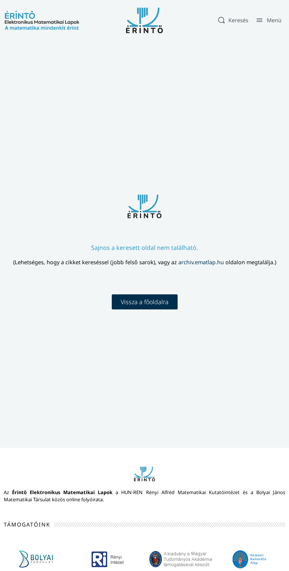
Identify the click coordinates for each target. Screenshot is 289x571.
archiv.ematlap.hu (201, 262)
